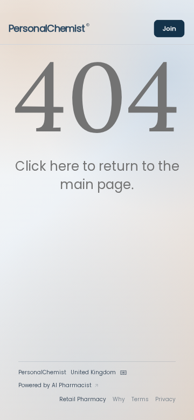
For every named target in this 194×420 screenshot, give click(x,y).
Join (169, 28)
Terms (140, 399)
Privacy (165, 399)
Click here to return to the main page (97, 175)
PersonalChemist (49, 28)
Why (119, 399)
